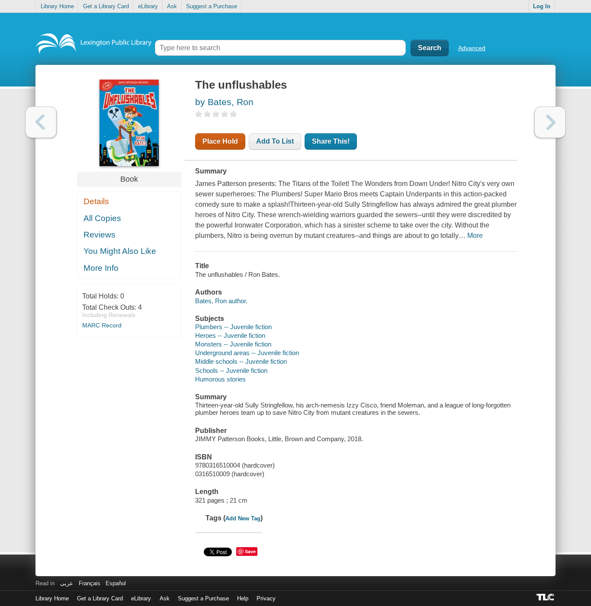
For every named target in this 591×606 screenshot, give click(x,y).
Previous (41, 122)
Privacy (266, 598)
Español (116, 583)
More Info (101, 268)
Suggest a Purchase (211, 6)
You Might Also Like (120, 251)
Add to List (275, 141)
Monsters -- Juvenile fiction (233, 344)
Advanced (471, 48)
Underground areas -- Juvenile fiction (247, 352)
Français (89, 583)
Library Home (57, 6)
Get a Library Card (106, 6)
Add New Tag (242, 518)
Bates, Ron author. (221, 301)
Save (250, 551)
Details (96, 201)
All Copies (102, 218)
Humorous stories (220, 379)
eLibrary (148, 6)
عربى (66, 583)
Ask (172, 6)
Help (242, 598)
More (475, 235)
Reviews (100, 234)
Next (550, 122)
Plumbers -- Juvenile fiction (233, 326)
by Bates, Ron (224, 102)
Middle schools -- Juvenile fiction (241, 361)
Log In (541, 6)
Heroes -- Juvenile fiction (230, 335)
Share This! (331, 141)
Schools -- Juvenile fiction (231, 370)
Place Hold (220, 141)
